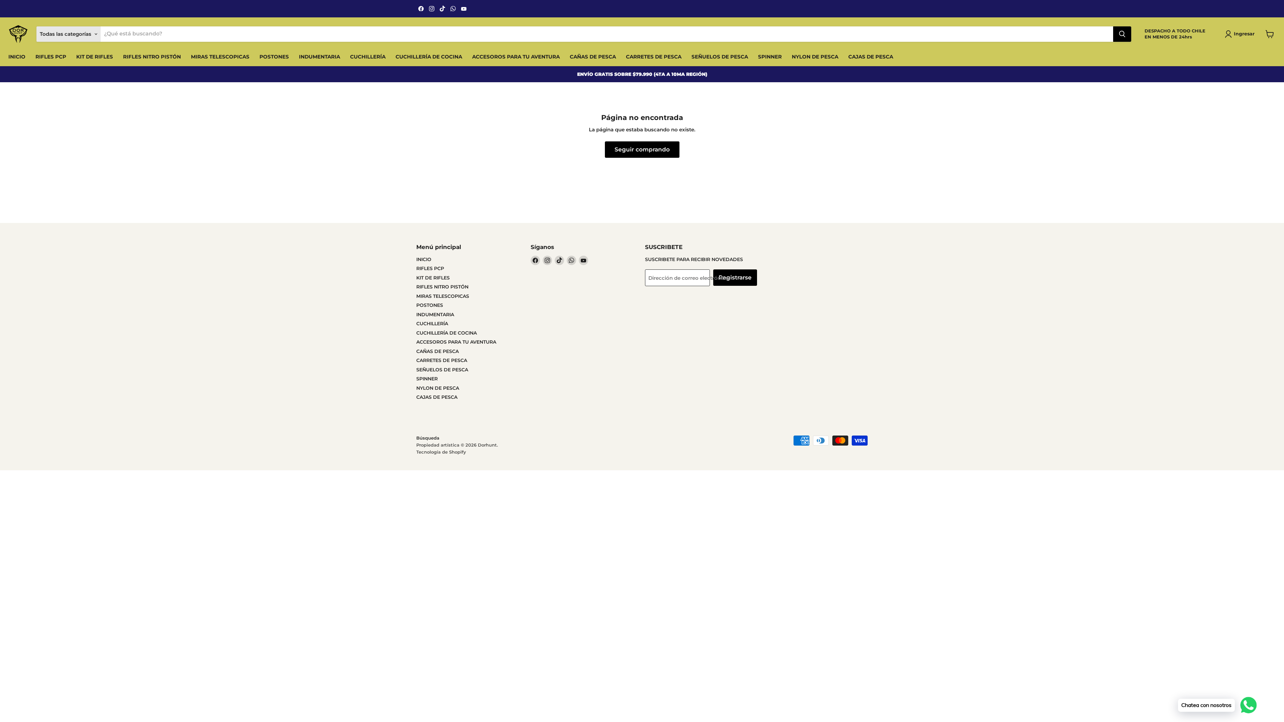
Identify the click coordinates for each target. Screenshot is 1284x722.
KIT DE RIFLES (94, 56)
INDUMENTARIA (319, 56)
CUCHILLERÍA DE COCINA (429, 56)
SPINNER (770, 56)
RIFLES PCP (50, 56)
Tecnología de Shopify (441, 452)
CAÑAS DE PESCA (593, 56)
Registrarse (735, 277)
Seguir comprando (642, 149)
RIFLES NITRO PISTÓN (152, 56)
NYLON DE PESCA (815, 56)
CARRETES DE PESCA (653, 56)
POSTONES (274, 56)
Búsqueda (427, 438)
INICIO (16, 56)
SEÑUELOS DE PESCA (719, 56)
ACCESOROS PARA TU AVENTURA (516, 56)
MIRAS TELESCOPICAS (220, 56)
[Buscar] (1122, 34)
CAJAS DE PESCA (870, 56)
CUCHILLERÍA (368, 56)
